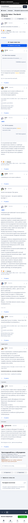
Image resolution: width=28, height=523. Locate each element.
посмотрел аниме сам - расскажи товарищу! (11, 371)
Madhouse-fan (8, 425)
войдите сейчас (5, 457)
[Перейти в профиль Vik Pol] (2, 51)
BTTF (6, 283)
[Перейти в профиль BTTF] (2, 283)
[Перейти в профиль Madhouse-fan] (2, 426)
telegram (9, 30)
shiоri (6, 23)
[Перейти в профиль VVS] (2, 189)
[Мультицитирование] (2, 83)
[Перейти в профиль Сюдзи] (2, 174)
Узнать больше (3, 2)
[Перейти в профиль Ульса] (2, 348)
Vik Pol (6, 50)
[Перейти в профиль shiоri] (2, 23)
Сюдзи (6, 173)
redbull (6, 87)
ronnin (6, 386)
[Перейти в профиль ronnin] (2, 386)
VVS (5, 188)
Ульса (6, 348)
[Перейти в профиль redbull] (2, 88)
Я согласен (23, 516)
